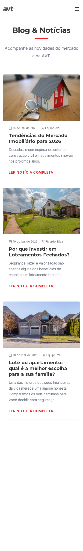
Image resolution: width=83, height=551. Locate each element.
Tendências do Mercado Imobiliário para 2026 (38, 138)
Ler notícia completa (31, 172)
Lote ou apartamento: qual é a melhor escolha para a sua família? (38, 368)
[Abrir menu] (77, 9)
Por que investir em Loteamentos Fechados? (39, 252)
